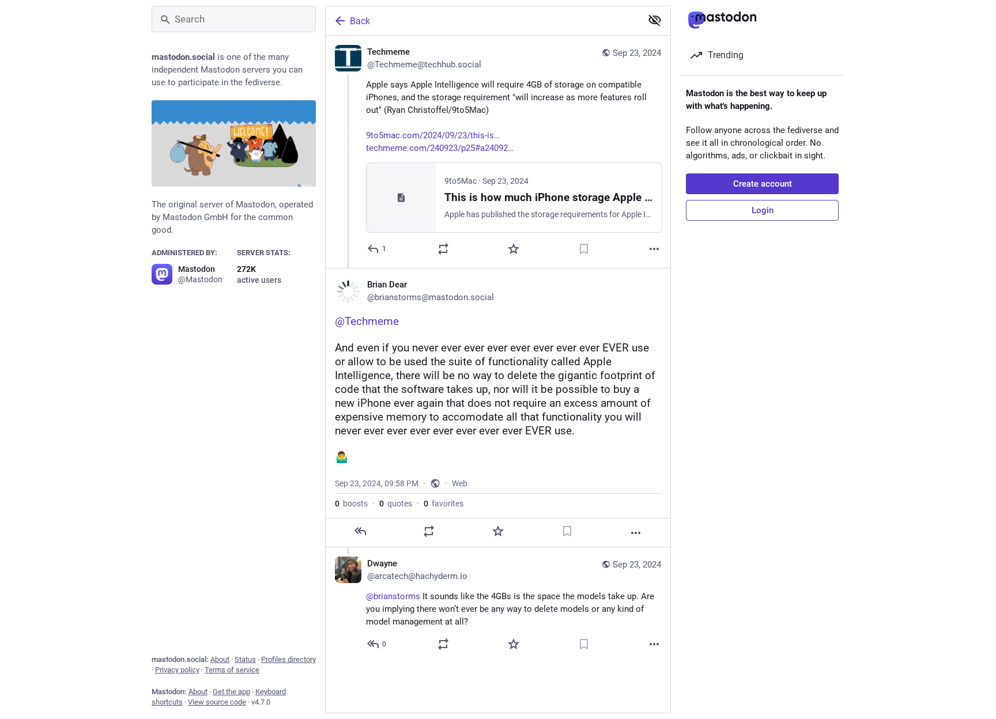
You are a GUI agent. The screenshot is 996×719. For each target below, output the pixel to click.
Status (245, 659)
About (219, 659)
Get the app (231, 691)
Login (763, 210)
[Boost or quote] (443, 249)
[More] (654, 249)
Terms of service (232, 669)
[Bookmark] (584, 249)
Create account (762, 184)
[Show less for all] (654, 20)
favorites (443, 503)
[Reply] (360, 531)
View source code (217, 702)
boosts (351, 503)
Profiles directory (288, 659)
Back (360, 21)
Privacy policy (177, 669)
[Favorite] (513, 249)
